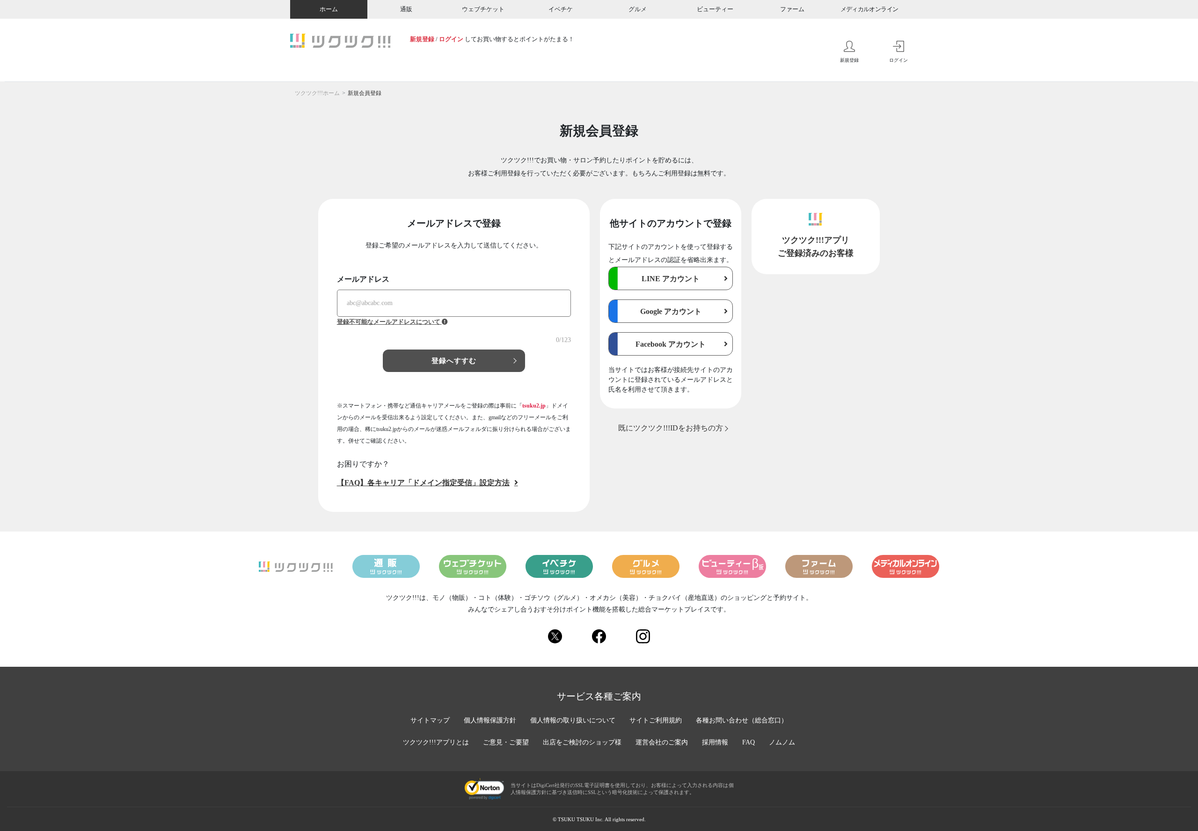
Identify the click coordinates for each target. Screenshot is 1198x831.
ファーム (792, 9)
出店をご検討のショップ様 (582, 742)
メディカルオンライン (869, 9)
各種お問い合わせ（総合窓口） (742, 720)
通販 (406, 9)
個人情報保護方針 (490, 720)
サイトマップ (430, 720)
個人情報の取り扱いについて (572, 720)
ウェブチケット (483, 9)
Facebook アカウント (671, 344)
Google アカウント (670, 311)
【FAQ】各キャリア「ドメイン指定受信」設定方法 (423, 483)
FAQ (748, 742)
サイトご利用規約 (655, 720)
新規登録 (422, 39)
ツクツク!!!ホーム (317, 93)
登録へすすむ (454, 360)
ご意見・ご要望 (506, 742)
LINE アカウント (671, 279)
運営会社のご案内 (662, 742)
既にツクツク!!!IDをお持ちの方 (670, 428)
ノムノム (782, 742)
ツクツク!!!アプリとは (436, 742)
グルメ (637, 9)
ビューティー (715, 9)
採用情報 (715, 742)
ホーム (329, 9)
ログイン (451, 39)
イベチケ (560, 9)
